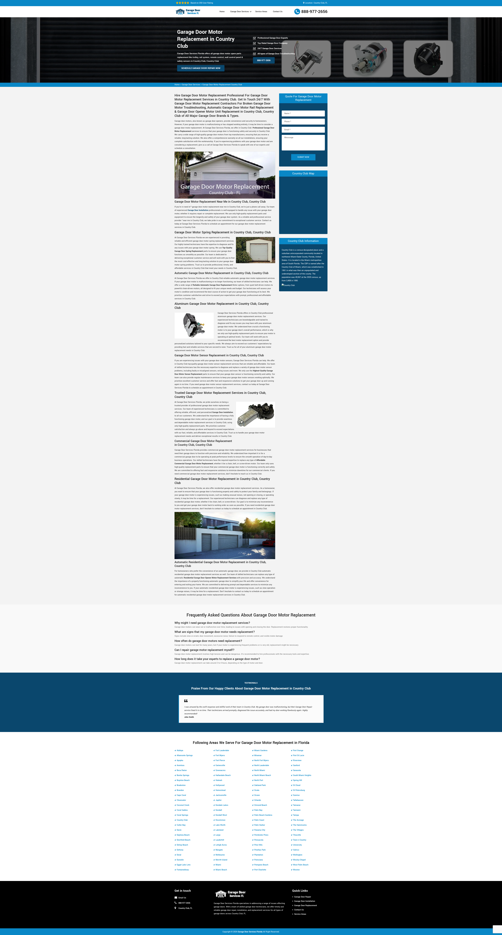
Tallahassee (298, 796)
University (297, 841)
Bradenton (181, 782)
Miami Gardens (260, 747)
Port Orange (298, 747)
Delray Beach (182, 841)
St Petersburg (299, 786)
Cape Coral (181, 791)
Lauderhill (220, 836)
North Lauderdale (261, 762)
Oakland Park (260, 782)
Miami (218, 861)
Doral (179, 851)
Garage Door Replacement (305, 902)
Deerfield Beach (183, 836)
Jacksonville (221, 791)
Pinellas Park (260, 846)
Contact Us (278, 11)
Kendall (219, 806)
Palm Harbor (259, 821)
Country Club (182, 816)
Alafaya (180, 747)
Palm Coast (259, 816)
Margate (219, 846)
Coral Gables (182, 806)
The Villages (298, 826)
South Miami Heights (302, 772)
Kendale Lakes (222, 801)
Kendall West (221, 811)
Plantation (258, 851)
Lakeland (219, 826)
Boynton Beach (183, 777)
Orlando (257, 796)
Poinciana (258, 856)
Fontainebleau (183, 866)
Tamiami (297, 806)
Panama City (259, 826)
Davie (179, 826)
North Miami (259, 767)
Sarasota (297, 767)
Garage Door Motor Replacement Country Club (222, 84)
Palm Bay (258, 806)
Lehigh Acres (221, 841)
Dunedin (180, 856)
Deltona (180, 846)
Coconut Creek (183, 801)
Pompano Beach (261, 861)
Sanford (296, 762)
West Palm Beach (300, 861)
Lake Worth (220, 821)
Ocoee (257, 791)
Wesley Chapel (299, 856)
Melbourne (220, 851)
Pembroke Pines (261, 831)
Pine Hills (258, 841)
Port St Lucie (298, 752)
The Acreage (298, 816)
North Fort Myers (261, 757)
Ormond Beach (260, 801)
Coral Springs (182, 811)
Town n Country (299, 836)
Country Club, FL (320, 3)
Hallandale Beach (223, 772)
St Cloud (296, 782)
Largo (218, 831)
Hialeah (219, 777)
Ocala (256, 786)
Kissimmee (220, 816)
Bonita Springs (183, 772)
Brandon (180, 786)
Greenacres (221, 767)
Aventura (180, 762)
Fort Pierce (220, 757)
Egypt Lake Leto (183, 861)
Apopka (180, 757)
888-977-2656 (314, 12)
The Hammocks (300, 821)
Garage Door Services (239, 11)
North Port (258, 777)
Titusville (297, 831)
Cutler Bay (181, 821)
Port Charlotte (260, 866)
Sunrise (296, 791)
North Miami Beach (262, 772)
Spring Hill (297, 777)
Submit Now (303, 157)
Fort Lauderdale (222, 747)
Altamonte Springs (185, 752)
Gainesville (220, 762)
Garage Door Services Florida (250, 928)
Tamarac (297, 801)
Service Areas (261, 11)
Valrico (296, 846)
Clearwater (181, 796)
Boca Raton (182, 767)
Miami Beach (221, 866)
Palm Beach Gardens (263, 811)
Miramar (258, 752)
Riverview (297, 757)
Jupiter (219, 796)
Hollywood (220, 782)
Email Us (182, 894)
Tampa (296, 811)
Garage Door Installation (198, 210)
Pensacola (258, 836)
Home (222, 11)
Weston (296, 866)
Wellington (297, 851)
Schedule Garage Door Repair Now (200, 68)
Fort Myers (220, 752)
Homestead (221, 786)
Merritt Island (221, 856)
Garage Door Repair (302, 893)
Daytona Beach (183, 831)
